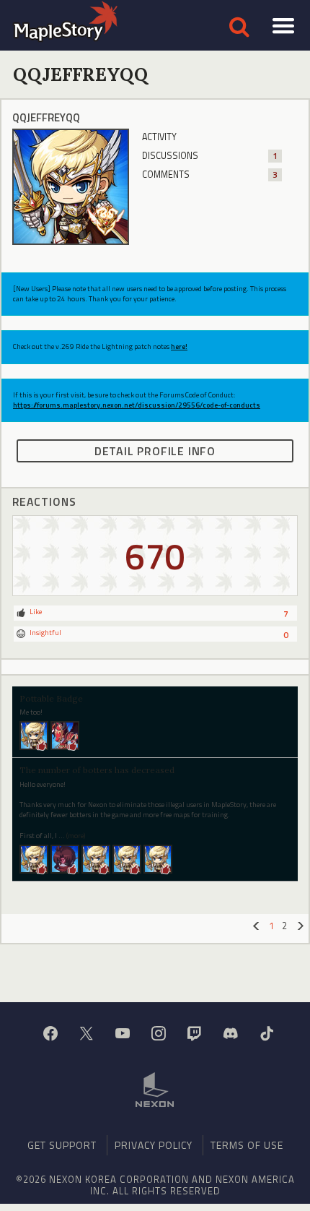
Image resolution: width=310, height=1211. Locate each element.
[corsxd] (64, 858)
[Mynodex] (33, 735)
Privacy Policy (153, 1144)
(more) (75, 835)
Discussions (210, 156)
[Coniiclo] (126, 858)
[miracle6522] (33, 858)
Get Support (62, 1144)
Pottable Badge (51, 698)
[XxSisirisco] (157, 858)
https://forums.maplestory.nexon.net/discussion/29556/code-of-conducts (136, 405)
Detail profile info (155, 451)
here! (179, 346)
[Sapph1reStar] (95, 858)
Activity (159, 137)
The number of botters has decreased (96, 769)
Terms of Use (247, 1144)
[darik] (64, 735)
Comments (210, 174)
